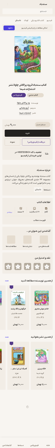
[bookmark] (35, 78)
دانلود (10, 28)
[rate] (46, 266)
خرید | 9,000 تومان (14, 444)
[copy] (7, 154)
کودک (26, 20)
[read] (11, 239)
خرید (27, 133)
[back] (50, 4)
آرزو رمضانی (24, 108)
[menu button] (4, 4)
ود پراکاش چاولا (23, 102)
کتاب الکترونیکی (37, 20)
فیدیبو (49, 20)
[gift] (28, 78)
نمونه (12, 142)
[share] (20, 78)
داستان (18, 20)
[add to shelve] (44, 239)
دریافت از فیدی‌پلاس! (36, 142)
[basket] (11, 4)
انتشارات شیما (25, 113)
